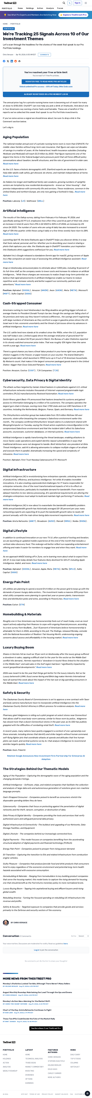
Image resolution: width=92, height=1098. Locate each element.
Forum (60, 8)
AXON (59, 290)
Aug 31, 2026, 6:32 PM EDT (29, 986)
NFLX (72, 569)
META (73, 290)
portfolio (15, 24)
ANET (32, 521)
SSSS (28, 293)
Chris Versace (8, 55)
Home (20, 8)
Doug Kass (52, 1069)
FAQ (71, 1094)
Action (40, 8)
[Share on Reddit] (15, 61)
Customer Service (82, 1094)
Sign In (77, 3)
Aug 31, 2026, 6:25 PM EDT (28, 995)
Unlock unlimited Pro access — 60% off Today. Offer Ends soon (46, 87)
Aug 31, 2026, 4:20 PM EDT (39, 1004)
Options (28, 1079)
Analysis (50, 8)
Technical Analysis (34, 1059)
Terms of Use (34, 1094)
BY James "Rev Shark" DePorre (15, 1004)
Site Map (24, 1094)
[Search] (64, 3)
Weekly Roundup (10, 1071)
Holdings (30, 8)
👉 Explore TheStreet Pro (73, 15)
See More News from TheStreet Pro (46, 1028)
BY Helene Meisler (10, 986)
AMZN (44, 290)
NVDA (83, 521)
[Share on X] (8, 61)
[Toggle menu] (85, 3)
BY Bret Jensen (9, 1021)
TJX (56, 370)
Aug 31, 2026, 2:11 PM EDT (23, 1013)
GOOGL (26, 290)
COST (31, 370)
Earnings (29, 1083)
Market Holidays (61, 1094)
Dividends (29, 1075)
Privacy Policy (47, 1094)
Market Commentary (34, 1067)
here (66, 944)
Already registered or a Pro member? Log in (46, 94)
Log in (36, 950)
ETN (22, 604)
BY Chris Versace (10, 995)
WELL (40, 201)
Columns (74, 1063)
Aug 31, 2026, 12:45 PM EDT (27, 1021)
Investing (29, 1071)
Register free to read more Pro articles (46, 82)
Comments (44, 55)
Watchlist (75, 1067)
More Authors (54, 1077)
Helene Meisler (54, 1065)
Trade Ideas (30, 1063)
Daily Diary (75, 1055)
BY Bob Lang (8, 1013)
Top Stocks (75, 1059)
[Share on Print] (19, 61)
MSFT (6, 293)
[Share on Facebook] (4, 61)
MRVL (67, 521)
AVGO (51, 521)
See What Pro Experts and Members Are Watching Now (32, 15)
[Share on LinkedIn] (12, 61)
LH (23, 201)
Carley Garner (54, 1073)
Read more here (10, 163)
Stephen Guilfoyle (56, 1061)
